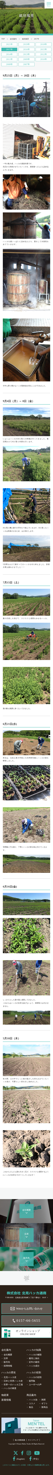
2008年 (9, 64)
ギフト (44, 1403)
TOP (3, 39)
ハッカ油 (33, 1400)
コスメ (32, 1403)
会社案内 (13, 39)
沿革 (6, 1358)
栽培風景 (25, 39)
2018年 (43, 44)
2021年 (9, 44)
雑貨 (43, 1400)
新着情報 (6, 1400)
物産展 (5, 1395)
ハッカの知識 (34, 1350)
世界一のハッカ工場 (13, 1384)
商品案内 (31, 1395)
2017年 (9, 49)
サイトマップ (33, 1440)
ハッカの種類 (35, 1355)
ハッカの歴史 (8, 1372)
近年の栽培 (34, 1362)
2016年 (26, 49)
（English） (20, 1459)
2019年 (26, 44)
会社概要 (8, 1355)
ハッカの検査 (10, 1388)
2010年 (43, 59)
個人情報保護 (20, 1440)
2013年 (26, 54)
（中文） (36, 1459)
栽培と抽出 (34, 1358)
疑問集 (32, 1381)
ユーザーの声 (35, 1384)
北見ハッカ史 (10, 1377)
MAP (44, 1298)
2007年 (26, 64)
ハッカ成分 (34, 1366)
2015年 (43, 49)
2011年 (9, 59)
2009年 (26, 59)
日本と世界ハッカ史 (13, 1381)
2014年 (9, 54)
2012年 (43, 54)
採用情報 (8, 1366)
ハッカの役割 (34, 1372)
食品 (31, 1407)
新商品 (44, 1407)
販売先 (7, 1362)
